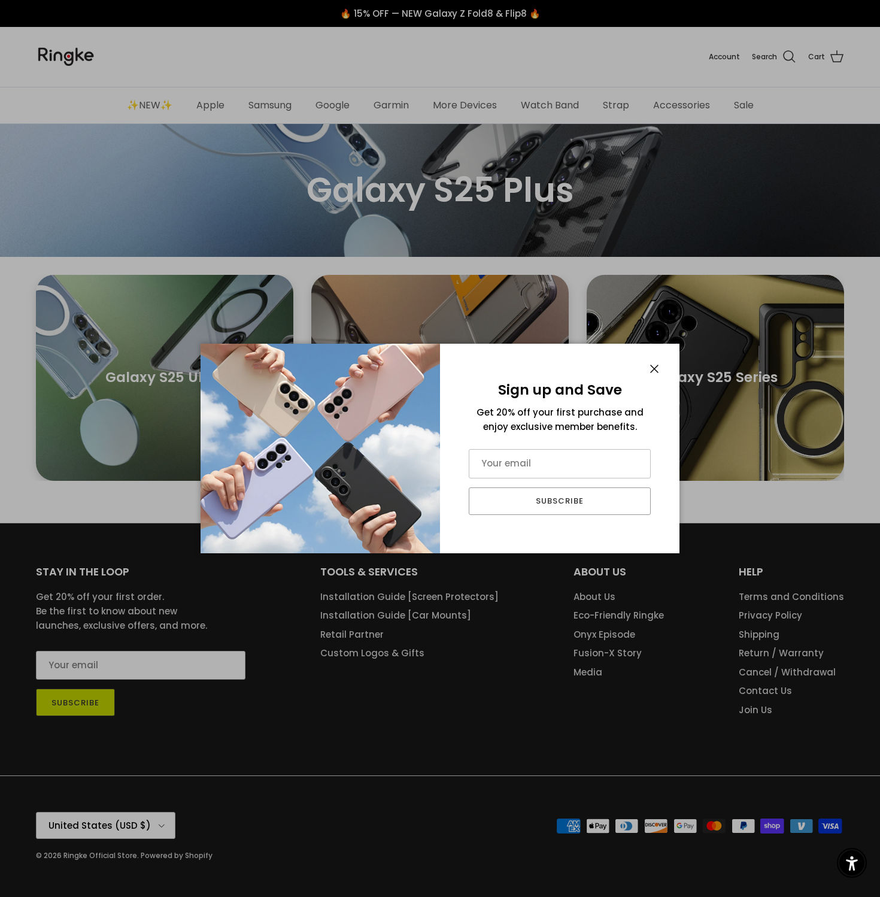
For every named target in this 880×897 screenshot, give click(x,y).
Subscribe (560, 501)
